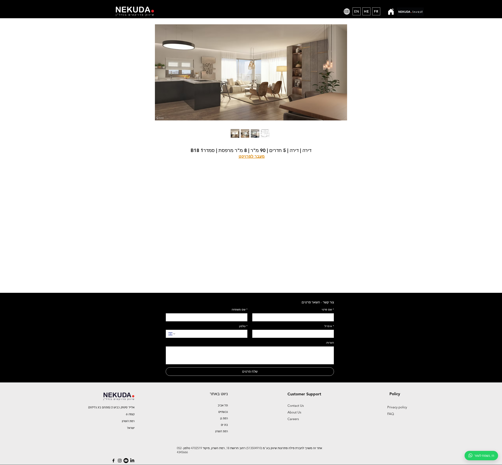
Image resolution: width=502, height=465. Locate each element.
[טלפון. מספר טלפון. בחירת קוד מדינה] (172, 333)
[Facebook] (113, 460)
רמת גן (224, 418)
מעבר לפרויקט (252, 156)
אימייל (329, 326)
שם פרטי (328, 309)
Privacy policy (397, 407)
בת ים (224, 425)
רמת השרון (221, 431)
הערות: (330, 342)
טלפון (243, 326)
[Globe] (347, 11)
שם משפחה (239, 309)
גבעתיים (223, 412)
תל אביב (223, 405)
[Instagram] (119, 460)
